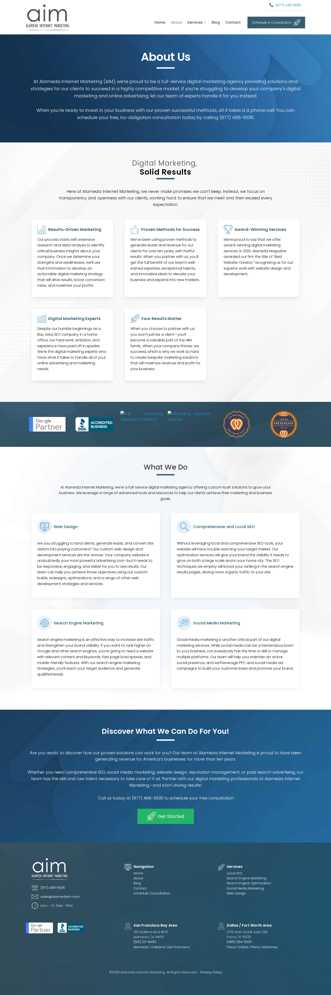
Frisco (231, 947)
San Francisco (178, 947)
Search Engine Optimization (249, 883)
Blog (216, 22)
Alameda (141, 947)
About (176, 22)
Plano (256, 947)
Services (195, 22)
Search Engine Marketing (246, 878)
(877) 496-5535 (288, 5)
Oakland (158, 947)
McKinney (270, 947)
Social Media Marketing (245, 888)
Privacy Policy (211, 972)
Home (159, 22)
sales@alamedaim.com (60, 896)
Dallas (244, 947)
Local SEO (234, 873)
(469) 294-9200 (239, 942)
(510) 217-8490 (145, 942)
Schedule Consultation (152, 893)
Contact (233, 22)
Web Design (236, 893)
